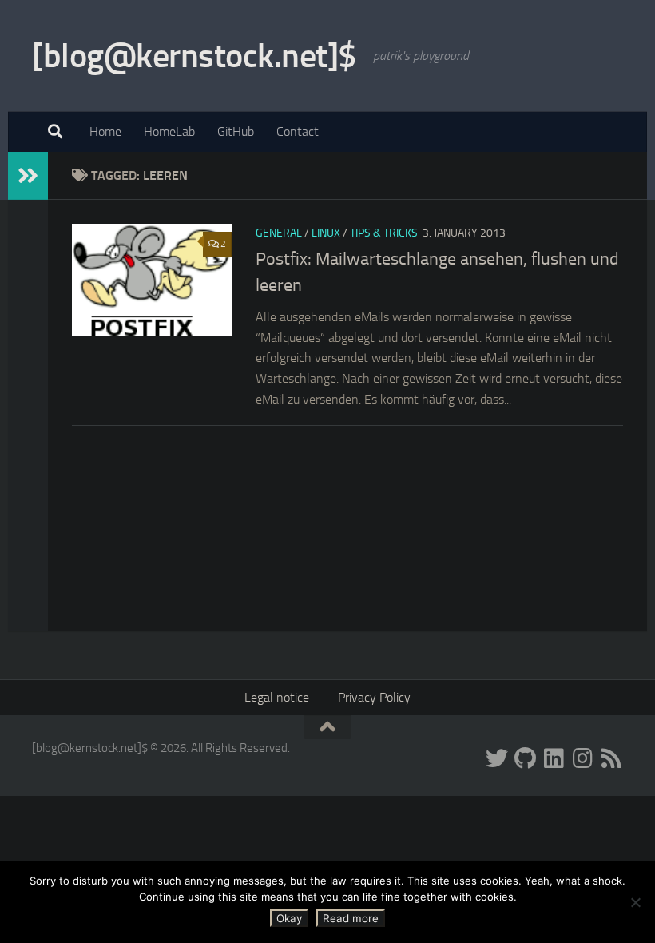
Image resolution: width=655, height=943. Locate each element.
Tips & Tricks (384, 233)
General (279, 233)
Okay (289, 918)
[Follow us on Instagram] (583, 758)
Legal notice (276, 697)
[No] (635, 902)
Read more (351, 918)
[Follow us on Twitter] (497, 758)
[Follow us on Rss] (612, 758)
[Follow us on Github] (525, 758)
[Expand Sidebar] (28, 176)
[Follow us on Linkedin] (554, 758)
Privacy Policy (374, 697)
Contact (297, 131)
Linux (326, 233)
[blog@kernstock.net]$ (194, 56)
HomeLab (169, 131)
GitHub (235, 131)
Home (105, 131)
